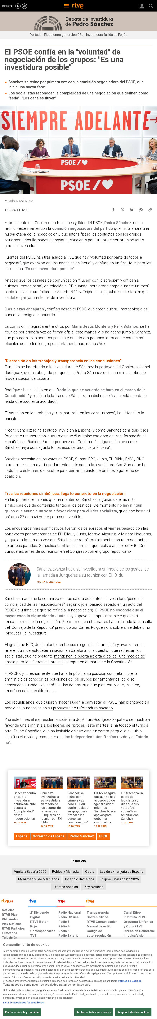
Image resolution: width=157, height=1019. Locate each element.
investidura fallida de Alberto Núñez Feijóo (56, 291)
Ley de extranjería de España (121, 871)
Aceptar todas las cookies (133, 1012)
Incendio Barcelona (79, 879)
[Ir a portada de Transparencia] (121, 902)
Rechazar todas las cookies (93, 1012)
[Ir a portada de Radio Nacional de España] (70, 902)
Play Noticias (93, 887)
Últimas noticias (66, 887)
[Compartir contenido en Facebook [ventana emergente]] (113, 209)
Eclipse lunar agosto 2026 (119, 879)
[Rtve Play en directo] (18, 6)
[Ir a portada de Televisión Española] (42, 902)
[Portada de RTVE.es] (78, 6)
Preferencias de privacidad (22, 1012)
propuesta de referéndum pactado (83, 708)
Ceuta (89, 871)
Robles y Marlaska (65, 871)
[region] (78, 979)
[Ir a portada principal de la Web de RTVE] (14, 901)
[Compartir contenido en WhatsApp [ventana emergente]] (141, 209)
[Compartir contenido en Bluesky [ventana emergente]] (131, 209)
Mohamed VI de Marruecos (38, 879)
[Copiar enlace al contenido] (150, 209)
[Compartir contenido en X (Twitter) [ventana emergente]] (122, 209)
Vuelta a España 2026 (30, 871)
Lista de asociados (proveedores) (24, 1002)
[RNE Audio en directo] (24, 6)
